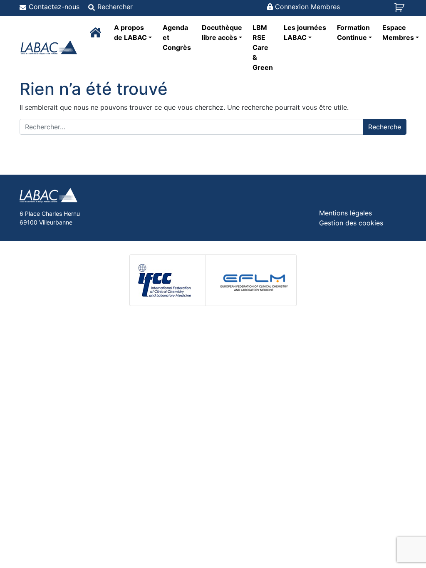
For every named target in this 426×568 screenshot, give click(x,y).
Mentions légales (345, 213)
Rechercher (115, 6)
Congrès (177, 37)
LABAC (305, 32)
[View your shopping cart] (400, 10)
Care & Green (263, 47)
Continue (353, 32)
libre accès (222, 32)
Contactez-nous (54, 6)
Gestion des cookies (351, 223)
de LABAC (130, 32)
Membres (398, 32)
